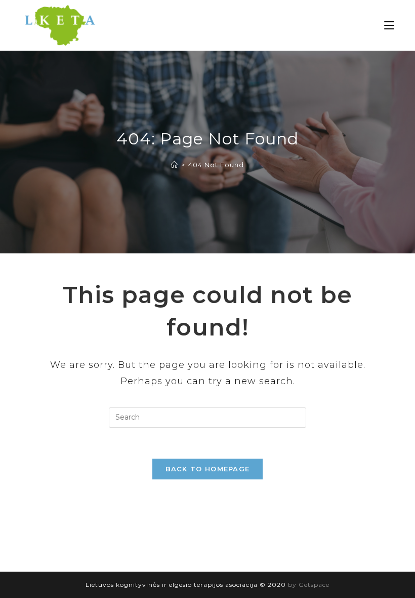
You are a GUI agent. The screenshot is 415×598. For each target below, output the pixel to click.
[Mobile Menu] (389, 25)
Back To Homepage (207, 469)
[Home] (174, 165)
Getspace (314, 584)
